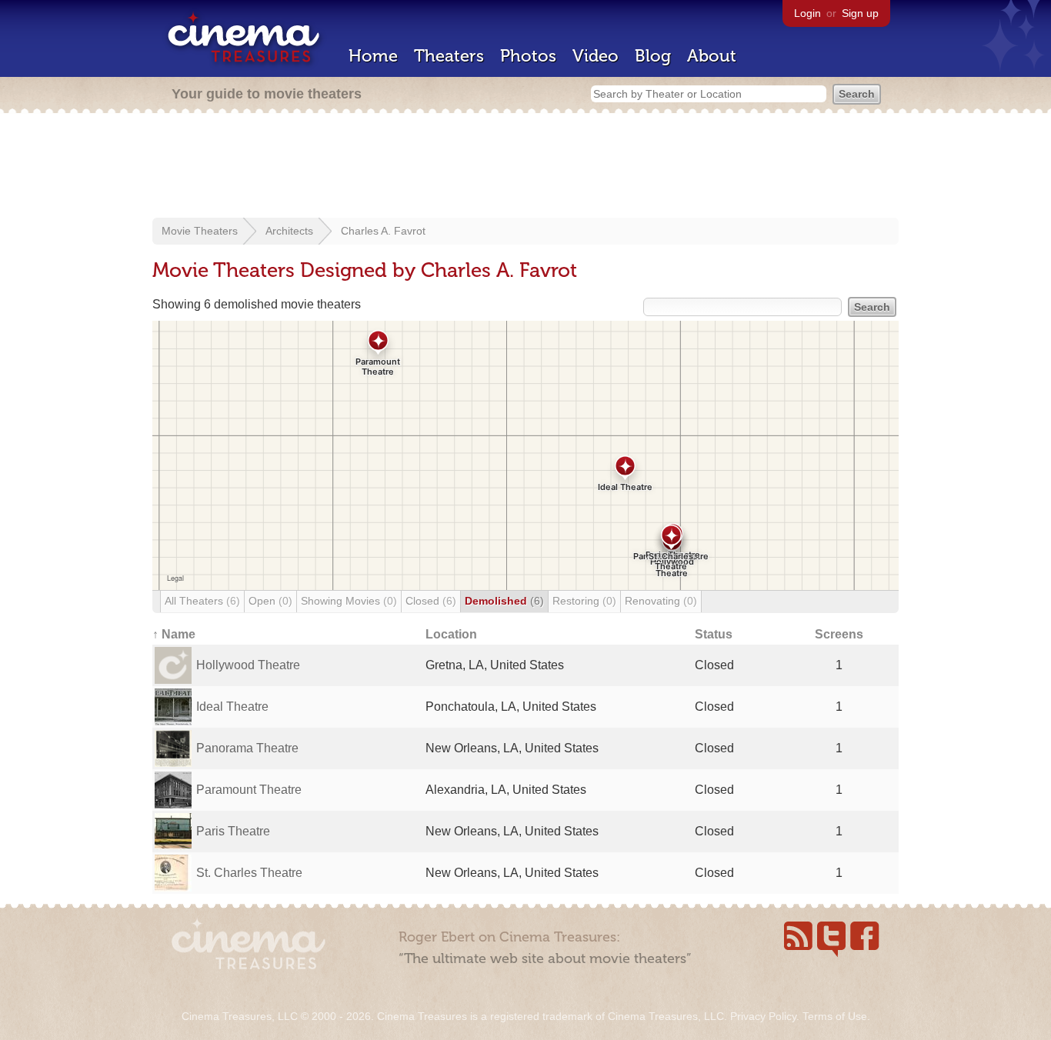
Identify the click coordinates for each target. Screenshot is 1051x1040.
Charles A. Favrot (383, 231)
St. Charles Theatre (249, 872)
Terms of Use (834, 1016)
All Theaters (202, 601)
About (711, 55)
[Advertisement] (525, 167)
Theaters (449, 55)
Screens (839, 634)
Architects (289, 231)
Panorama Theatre (247, 748)
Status (713, 634)
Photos (528, 55)
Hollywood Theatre (248, 665)
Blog (653, 55)
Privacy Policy (763, 1016)
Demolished (504, 601)
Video (595, 55)
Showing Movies (349, 601)
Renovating (661, 601)
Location (451, 634)
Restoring (584, 601)
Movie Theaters (200, 231)
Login (807, 13)
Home (373, 55)
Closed (430, 601)
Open (270, 601)
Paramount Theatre (249, 789)
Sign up (860, 13)
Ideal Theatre (232, 706)
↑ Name (173, 634)
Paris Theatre (233, 831)
